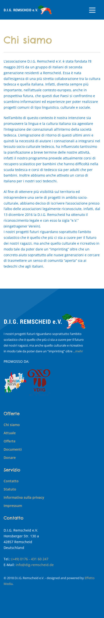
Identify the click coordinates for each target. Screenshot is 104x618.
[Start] (45, 321)
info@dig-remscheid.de (35, 564)
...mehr (78, 351)
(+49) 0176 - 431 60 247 (29, 559)
